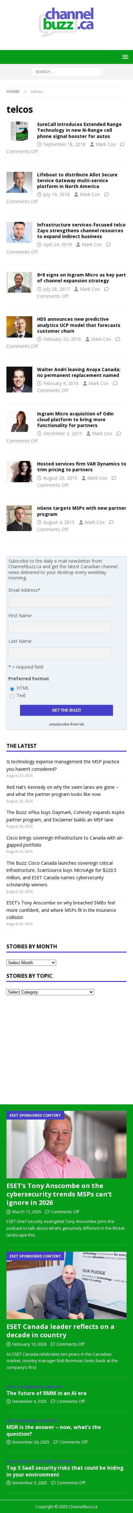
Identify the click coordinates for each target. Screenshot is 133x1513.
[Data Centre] (19, 232)
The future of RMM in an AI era (46, 1393)
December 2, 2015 (62, 433)
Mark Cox (106, 144)
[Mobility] (19, 131)
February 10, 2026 (29, 1344)
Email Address (24, 590)
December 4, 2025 (29, 1401)
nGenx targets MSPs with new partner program (81, 511)
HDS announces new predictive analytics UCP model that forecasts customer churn (78, 325)
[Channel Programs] (19, 518)
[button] (124, 57)
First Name (20, 615)
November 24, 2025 (30, 1442)
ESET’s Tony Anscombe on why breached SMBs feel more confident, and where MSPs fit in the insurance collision (61, 910)
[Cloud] (19, 421)
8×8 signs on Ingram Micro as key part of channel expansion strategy (81, 278)
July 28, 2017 (56, 289)
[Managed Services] (19, 471)
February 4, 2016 (60, 383)
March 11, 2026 (26, 1212)
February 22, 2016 (62, 339)
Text (21, 695)
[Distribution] (19, 182)
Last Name (20, 641)
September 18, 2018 (64, 144)
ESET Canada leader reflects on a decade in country (60, 1330)
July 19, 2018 (56, 194)
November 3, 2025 (29, 1483)
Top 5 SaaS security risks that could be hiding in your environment (65, 1471)
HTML (22, 688)
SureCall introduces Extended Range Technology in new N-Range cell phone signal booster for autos (79, 130)
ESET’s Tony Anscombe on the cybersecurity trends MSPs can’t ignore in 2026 (59, 1194)
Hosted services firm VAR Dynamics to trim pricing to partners (81, 467)
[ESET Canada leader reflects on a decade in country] (66, 1285)
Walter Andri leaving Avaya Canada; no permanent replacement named (78, 372)
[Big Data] (19, 326)
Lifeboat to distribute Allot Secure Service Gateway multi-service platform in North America (77, 180)
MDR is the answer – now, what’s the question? (53, 1430)
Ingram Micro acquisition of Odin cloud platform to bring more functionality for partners (75, 419)
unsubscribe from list (66, 724)
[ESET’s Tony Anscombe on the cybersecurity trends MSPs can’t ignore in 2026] (66, 1144)
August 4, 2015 (59, 522)
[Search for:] (66, 71)
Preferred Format (28, 678)
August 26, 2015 (60, 478)
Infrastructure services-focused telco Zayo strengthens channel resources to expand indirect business (81, 230)
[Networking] (19, 379)
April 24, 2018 (57, 244)
